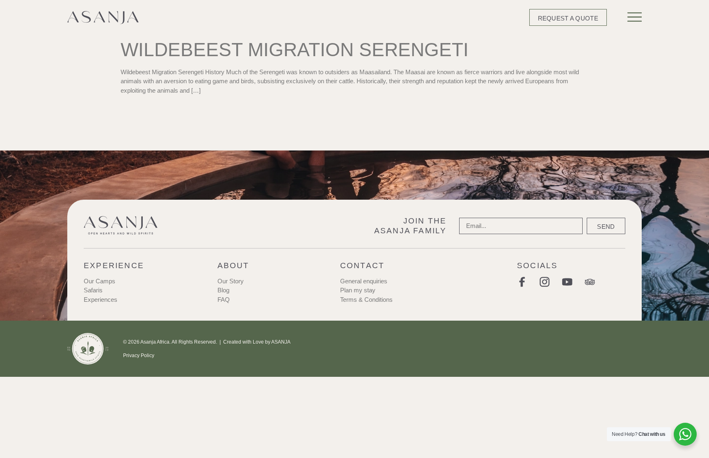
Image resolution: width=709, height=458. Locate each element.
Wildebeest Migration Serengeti (295, 49)
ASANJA (280, 342)
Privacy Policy (138, 355)
